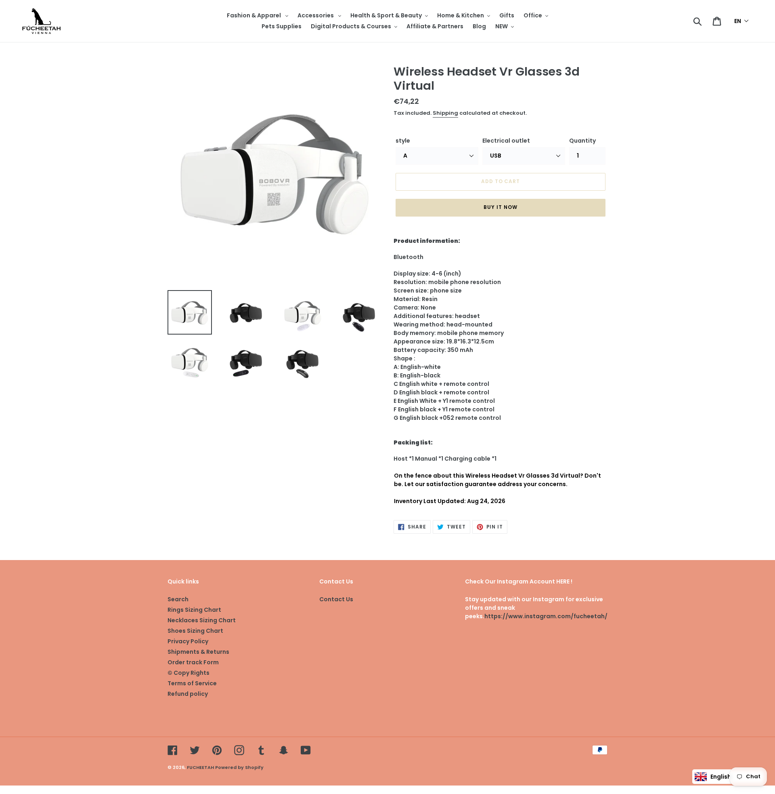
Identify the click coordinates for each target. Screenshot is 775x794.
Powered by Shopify (239, 767)
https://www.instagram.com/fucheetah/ (545, 616)
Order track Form (193, 662)
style (403, 141)
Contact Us (336, 599)
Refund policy (188, 694)
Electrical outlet (506, 141)
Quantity (582, 141)
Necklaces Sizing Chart (202, 620)
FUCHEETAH (200, 767)
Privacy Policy (188, 641)
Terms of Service (192, 683)
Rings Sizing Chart (194, 610)
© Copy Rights (188, 673)
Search (178, 599)
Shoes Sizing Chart (195, 631)
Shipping (445, 113)
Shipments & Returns (198, 652)
